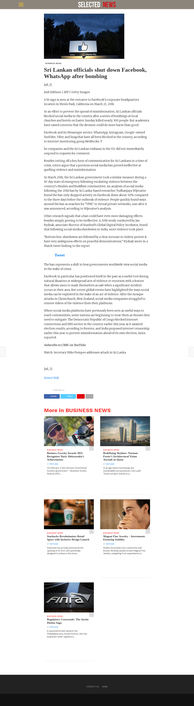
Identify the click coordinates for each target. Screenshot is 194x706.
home (105, 687)
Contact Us (92, 687)
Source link (51, 378)
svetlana (54, 464)
